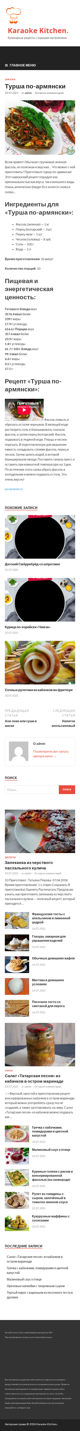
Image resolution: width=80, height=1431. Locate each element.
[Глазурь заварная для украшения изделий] (17, 950)
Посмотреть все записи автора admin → (51, 753)
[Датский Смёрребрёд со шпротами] (40, 559)
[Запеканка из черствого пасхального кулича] (40, 854)
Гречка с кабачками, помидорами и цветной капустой (50, 1131)
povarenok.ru (14, 489)
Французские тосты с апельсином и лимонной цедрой (51, 918)
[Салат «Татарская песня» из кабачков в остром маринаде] (40, 1067)
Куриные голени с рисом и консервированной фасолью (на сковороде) (52, 1175)
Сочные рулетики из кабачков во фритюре (39, 690)
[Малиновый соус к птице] (17, 1163)
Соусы (9, 1070)
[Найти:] (40, 789)
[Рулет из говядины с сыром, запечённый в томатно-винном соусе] (17, 1207)
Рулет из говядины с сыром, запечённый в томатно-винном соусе (50, 1198)
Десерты (10, 857)
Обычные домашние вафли (53, 958)
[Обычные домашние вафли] (17, 972)
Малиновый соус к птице (51, 1149)
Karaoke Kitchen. (38, 30)
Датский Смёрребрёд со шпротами (32, 564)
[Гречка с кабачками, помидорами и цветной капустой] (17, 1141)
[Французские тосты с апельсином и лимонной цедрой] (17, 928)
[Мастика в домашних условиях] (17, 993)
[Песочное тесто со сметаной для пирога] (17, 1015)
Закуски (10, 79)
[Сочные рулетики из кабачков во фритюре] (40, 685)
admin (28, 92)
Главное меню (23, 65)
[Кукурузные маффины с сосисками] (17, 1230)
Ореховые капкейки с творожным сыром (36, 1286)
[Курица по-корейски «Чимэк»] (40, 622)
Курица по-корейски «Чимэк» (27, 627)
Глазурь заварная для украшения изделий (49, 938)
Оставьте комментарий (49, 92)
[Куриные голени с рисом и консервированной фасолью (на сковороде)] (17, 1185)
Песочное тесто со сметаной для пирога (48, 1004)
